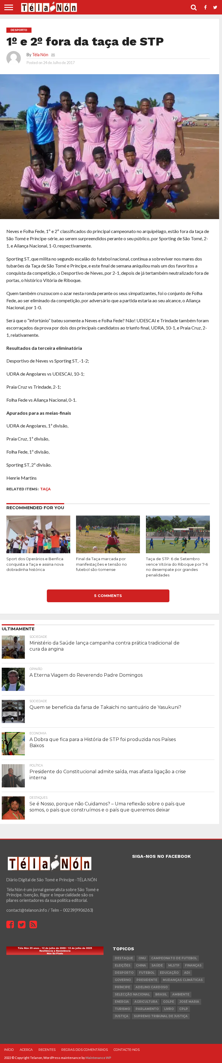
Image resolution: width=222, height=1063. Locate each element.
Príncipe (122, 987)
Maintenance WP (98, 1058)
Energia (122, 1002)
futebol (146, 973)
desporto (124, 973)
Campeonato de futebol (174, 958)
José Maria (189, 1002)
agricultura (146, 1002)
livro (169, 1009)
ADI (187, 973)
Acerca (26, 1050)
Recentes (47, 1050)
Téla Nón (40, 54)
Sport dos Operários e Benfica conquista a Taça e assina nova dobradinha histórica (35, 564)
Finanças (193, 965)
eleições (122, 965)
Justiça (121, 1016)
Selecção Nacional (132, 994)
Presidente (146, 980)
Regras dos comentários (84, 1050)
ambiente (180, 994)
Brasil (161, 994)
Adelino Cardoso (152, 987)
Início (9, 1050)
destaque (124, 958)
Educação (169, 973)
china (141, 965)
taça (45, 489)
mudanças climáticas (183, 980)
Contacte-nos (127, 1050)
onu (142, 958)
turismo (122, 1009)
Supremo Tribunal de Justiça (161, 1016)
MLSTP (174, 965)
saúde (157, 965)
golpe (168, 1002)
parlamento (147, 1009)
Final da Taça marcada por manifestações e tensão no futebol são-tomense (101, 564)
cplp (183, 1009)
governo (123, 980)
